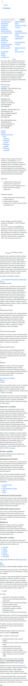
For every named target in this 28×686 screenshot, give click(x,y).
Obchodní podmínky (7, 134)
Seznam (4, 553)
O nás (14, 59)
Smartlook (5, 555)
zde (6, 446)
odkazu (21, 662)
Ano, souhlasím (6, 279)
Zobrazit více (5, 57)
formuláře (12, 448)
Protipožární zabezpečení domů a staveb (21, 33)
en (5, 8)
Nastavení (23, 279)
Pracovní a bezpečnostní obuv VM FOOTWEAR (6, 44)
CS (4, 8)
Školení (3, 53)
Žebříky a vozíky (5, 48)
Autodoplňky (4, 51)
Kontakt (3, 131)
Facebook (5, 547)
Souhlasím (12, 378)
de (8, 8)
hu (7, 8)
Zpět (1, 563)
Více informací (4, 378)
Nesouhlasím (15, 279)
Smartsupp (5, 556)
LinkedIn (5, 551)
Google (4, 549)
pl (9, 8)
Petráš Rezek (23, 560)
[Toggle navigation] (4, 14)
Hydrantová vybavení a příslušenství (4, 27)
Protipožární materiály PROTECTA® (4, 38)
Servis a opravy (19, 51)
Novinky (3, 55)
